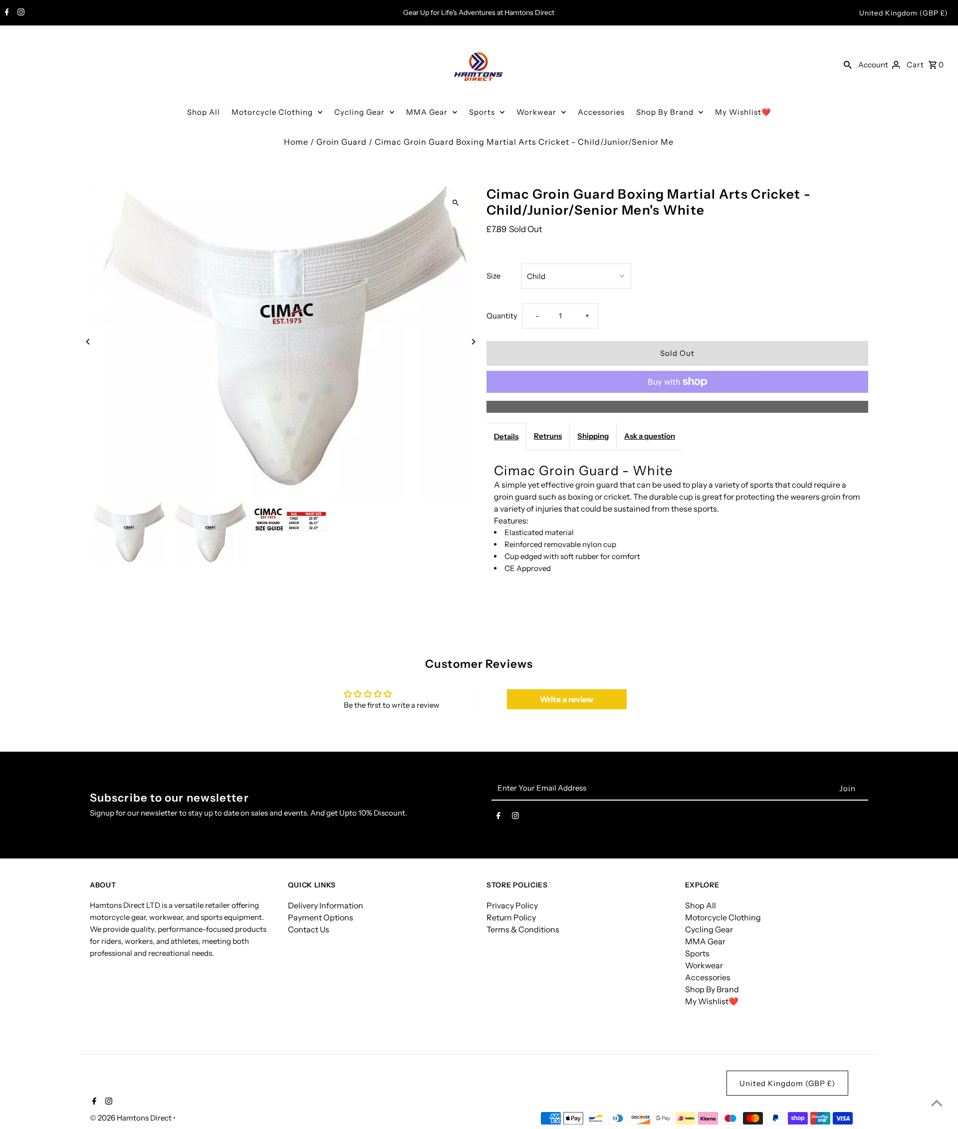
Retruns (548, 436)
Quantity (501, 315)
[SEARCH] (847, 64)
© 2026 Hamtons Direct (131, 1118)
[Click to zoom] (455, 202)
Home (296, 142)
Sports (482, 112)
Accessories (601, 112)
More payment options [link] (677, 407)
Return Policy (511, 917)
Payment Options (320, 917)
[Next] (473, 341)
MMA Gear (427, 112)
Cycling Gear (359, 112)
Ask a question (649, 436)
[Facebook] (5, 13)
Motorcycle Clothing (272, 112)
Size (493, 276)
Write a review (566, 699)
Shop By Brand (665, 112)
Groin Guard (341, 142)
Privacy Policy (512, 905)
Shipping (593, 436)
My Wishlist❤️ (743, 112)
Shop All (203, 112)
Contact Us (308, 929)
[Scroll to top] (937, 1103)
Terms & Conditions (522, 929)
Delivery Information (325, 905)
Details (506, 436)
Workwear (536, 112)
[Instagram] (19, 13)
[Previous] (88, 341)
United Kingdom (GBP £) (903, 12)
